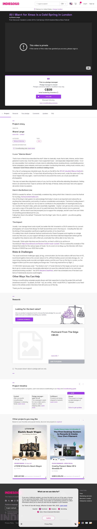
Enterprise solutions (86, 501)
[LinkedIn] (17, 501)
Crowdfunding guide (69, 388)
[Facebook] (6, 501)
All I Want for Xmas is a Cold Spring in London (40, 14)
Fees (81, 493)
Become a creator (85, 498)
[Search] (37, 3)
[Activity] (80, 3)
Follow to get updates (75, 407)
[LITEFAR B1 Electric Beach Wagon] (30, 442)
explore (59, 422)
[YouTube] (12, 501)
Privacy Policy (9, 523)
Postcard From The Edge (64, 331)
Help (58, 388)
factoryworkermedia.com (29, 197)
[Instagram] (15, 501)
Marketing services (86, 496)
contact (22, 134)
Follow (48, 96)
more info (15, 134)
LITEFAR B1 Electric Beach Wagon (28, 466)
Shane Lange (15, 17)
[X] (9, 501)
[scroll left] (79, 384)
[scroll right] (83, 420)
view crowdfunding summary (48, 103)
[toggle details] (46, 478)
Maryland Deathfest (46, 270)
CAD (62, 3)
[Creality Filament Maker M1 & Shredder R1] (67, 442)
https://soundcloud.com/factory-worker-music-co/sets (40, 244)
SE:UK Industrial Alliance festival (71, 171)
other (39, 141)
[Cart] (75, 3)
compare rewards (23, 319)
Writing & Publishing (19, 141)
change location (57, 9)
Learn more (21, 404)
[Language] (70, 4)
